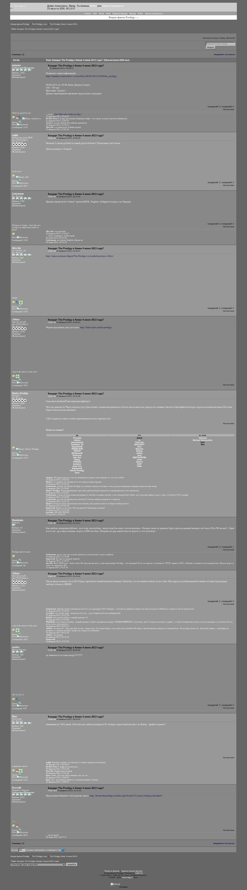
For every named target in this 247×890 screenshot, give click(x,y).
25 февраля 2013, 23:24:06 (57, 557)
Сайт (95, 13)
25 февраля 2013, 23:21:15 (57, 501)
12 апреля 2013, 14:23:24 (57, 567)
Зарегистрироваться (113, 6)
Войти (93, 6)
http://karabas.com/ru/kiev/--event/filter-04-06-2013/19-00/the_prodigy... (82, 76)
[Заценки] (16, 75)
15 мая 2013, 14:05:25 (55, 514)
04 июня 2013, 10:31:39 (56, 242)
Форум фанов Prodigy (19, 24)
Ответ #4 (52, 322)
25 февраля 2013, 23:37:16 (57, 615)
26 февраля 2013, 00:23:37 (57, 626)
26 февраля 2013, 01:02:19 (57, 506)
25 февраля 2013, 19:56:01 (57, 116)
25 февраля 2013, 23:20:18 (57, 497)
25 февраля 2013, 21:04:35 (57, 121)
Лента (101, 13)
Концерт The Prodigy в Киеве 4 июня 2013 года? (38, 29)
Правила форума (112, 871)
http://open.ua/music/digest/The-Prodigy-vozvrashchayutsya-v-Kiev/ (80, 256)
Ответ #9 (52, 719)
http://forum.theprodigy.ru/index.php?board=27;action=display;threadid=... (127, 795)
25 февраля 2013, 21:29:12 (57, 125)
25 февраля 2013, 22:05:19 (57, 129)
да (77, 435)
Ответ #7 (52, 576)
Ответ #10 (52, 791)
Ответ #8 (52, 650)
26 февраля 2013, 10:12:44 (57, 769)
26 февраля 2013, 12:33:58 (57, 510)
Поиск (108, 13)
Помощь (132, 13)
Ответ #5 (52, 396)
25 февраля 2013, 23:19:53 (57, 493)
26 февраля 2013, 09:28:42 (57, 764)
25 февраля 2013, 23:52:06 (57, 620)
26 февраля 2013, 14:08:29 (57, 777)
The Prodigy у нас (39, 24)
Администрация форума (131, 871)
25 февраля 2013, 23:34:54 (57, 611)
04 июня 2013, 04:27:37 (56, 837)
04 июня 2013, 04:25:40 (56, 238)
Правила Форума (119, 13)
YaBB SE (139, 873)
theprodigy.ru (127, 877)
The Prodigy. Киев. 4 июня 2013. (64, 24)
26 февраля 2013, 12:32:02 (57, 641)
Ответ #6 (52, 523)
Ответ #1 (52, 138)
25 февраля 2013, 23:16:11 (57, 484)
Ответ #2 (52, 197)
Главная (87, 13)
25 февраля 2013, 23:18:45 (57, 488)
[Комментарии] (18, 77)
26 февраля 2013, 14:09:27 (57, 782)
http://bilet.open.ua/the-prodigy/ (67, 114)
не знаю (202, 435)
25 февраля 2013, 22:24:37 (57, 233)
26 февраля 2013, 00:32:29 (57, 633)
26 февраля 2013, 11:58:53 (57, 561)
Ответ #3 (52, 251)
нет (139, 435)
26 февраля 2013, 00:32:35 (57, 637)
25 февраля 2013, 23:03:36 (57, 480)
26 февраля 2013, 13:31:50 (57, 773)
